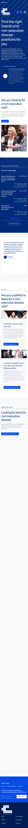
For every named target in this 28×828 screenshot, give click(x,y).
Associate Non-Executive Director (17, 69)
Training (3, 823)
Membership (19, 820)
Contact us (18, 823)
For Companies (19, 816)
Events (3, 820)
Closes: (15, 183)
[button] (17, 12)
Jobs (3, 816)
